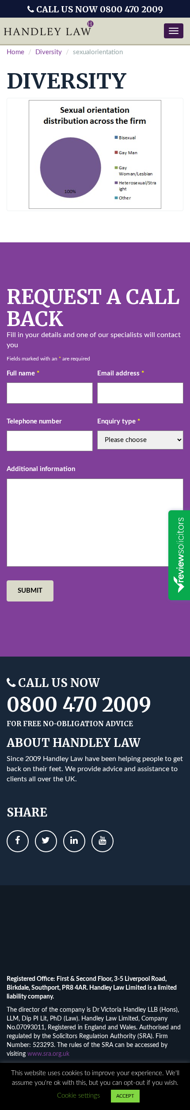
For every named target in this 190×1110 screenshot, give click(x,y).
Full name (23, 373)
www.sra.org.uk (48, 1054)
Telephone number (34, 421)
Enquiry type (118, 421)
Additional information (41, 469)
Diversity (48, 52)
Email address (120, 373)
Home (15, 52)
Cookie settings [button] (78, 1095)
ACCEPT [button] (125, 1096)
